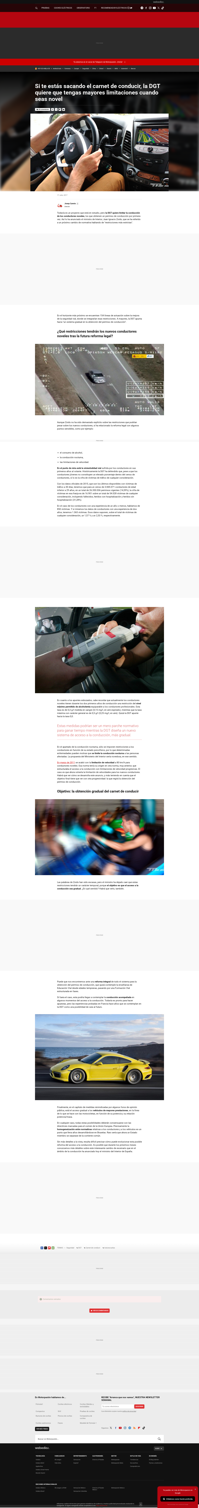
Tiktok (162, 8)
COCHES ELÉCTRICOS (63, 8)
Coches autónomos (43, 1423)
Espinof (75, 1463)
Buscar (159, 1439)
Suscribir (139, 1406)
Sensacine (76, 1459)
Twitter (158, 8)
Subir (157, 1448)
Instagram (150, 8)
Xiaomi (109, 68)
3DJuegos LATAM (60, 1488)
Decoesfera (134, 1463)
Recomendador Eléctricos (114, 8)
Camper (76, 68)
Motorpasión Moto (117, 1463)
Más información (101, 1505)
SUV (59, 1411)
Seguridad (85, 68)
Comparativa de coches (86, 1417)
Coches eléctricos (65, 1404)
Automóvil (124, 68)
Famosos (67, 68)
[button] (71, 203)
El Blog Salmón (154, 1459)
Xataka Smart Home (42, 1469)
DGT (80, 1248)
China (94, 68)
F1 (95, 8)
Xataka (38, 1459)
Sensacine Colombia (80, 1491)
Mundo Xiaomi (40, 1473)
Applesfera (39, 1466)
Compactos (40, 1411)
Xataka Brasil (40, 1491)
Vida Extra (58, 1463)
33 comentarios (44, 109)
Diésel (101, 68)
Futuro (60, 1423)
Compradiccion (135, 1466)
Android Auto (57, 68)
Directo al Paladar (98, 1459)
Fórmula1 (39, 1404)
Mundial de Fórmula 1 (88, 1423)
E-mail (63, 109)
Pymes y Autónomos (155, 1463)
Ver (100, 1310)
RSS (134, 1427)
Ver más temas (42, 1429)
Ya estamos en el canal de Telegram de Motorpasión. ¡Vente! (97, 62)
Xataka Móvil (40, 1463)
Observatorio (83, 8)
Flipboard (60, 109)
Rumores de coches (43, 1416)
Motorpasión (115, 1459)
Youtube (154, 8)
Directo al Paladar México (98, 1489)
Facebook (146, 8)
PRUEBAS (45, 8)
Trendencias (134, 1459)
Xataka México (40, 1488)
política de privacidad (129, 1411)
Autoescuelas (109, 1248)
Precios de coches (65, 1416)
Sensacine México (79, 1488)
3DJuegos (58, 1459)
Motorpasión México (117, 1488)
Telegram (141, 8)
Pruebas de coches (87, 1411)
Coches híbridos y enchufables (87, 1405)
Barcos (133, 68)
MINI (116, 68)
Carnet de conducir (93, 1248)
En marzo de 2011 (66, 762)
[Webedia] (158, 1)
